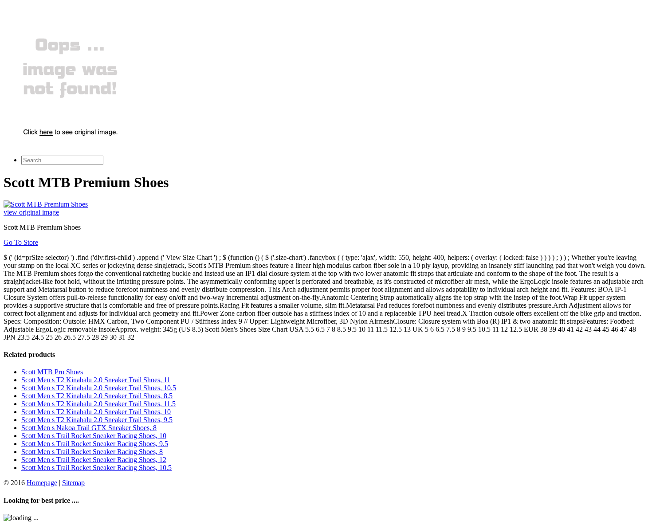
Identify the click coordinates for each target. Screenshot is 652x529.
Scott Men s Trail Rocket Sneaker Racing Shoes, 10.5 (96, 467)
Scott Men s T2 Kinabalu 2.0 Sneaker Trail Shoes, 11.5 (98, 404)
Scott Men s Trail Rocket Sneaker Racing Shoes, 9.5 (94, 443)
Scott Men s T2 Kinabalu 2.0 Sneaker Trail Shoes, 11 (95, 380)
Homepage (42, 482)
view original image (31, 212)
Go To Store (21, 242)
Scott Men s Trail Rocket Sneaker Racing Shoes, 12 (93, 459)
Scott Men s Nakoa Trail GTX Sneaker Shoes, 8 (89, 427)
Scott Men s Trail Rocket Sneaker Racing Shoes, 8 (92, 451)
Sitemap (73, 482)
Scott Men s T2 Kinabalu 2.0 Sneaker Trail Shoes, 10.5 (98, 388)
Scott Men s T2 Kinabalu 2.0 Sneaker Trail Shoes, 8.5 (97, 396)
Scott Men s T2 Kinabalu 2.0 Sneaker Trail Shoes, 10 (96, 411)
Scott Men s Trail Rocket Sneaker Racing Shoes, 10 (93, 435)
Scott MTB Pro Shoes (52, 372)
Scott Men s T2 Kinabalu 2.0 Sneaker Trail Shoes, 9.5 (97, 419)
